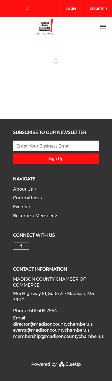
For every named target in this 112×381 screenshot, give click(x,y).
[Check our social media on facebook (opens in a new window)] (28, 10)
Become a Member (33, 215)
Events (20, 206)
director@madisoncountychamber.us (52, 324)
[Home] (45, 26)
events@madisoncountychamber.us (51, 330)
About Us (23, 189)
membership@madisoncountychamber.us (58, 336)
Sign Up (55, 158)
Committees (26, 197)
